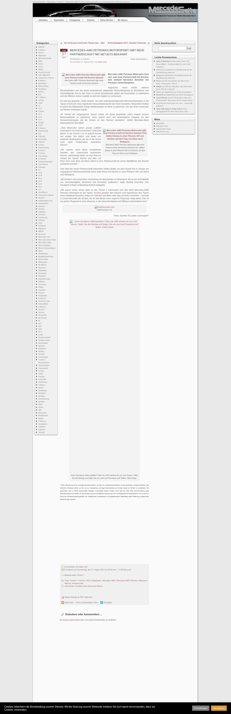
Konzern (41, 215)
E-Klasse (42, 128)
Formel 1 (60, 2)
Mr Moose (42, 265)
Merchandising (44, 245)
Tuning (41, 371)
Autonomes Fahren (46, 78)
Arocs (40, 67)
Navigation (42, 270)
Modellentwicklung (45, 256)
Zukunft (41, 432)
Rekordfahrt (43, 304)
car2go (41, 100)
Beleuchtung (43, 86)
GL (39, 170)
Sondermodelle (44, 337)
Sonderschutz (44, 340)
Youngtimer (42, 424)
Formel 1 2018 (84, 580)
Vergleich (42, 393)
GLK (40, 184)
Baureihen (59, 20)
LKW (40, 223)
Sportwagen (43, 343)
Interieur (41, 206)
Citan (40, 103)
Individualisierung (45, 201)
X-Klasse (42, 421)
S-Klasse (42, 307)
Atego (40, 69)
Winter (40, 418)
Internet (41, 209)
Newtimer (42, 276)
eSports (41, 142)
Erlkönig (41, 136)
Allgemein (42, 55)
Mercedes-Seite (39, 2)
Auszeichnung (44, 72)
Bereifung (42, 89)
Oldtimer (41, 282)
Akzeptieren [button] (219, 708)
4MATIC (41, 47)
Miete (40, 251)
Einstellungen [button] (200, 708)
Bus (39, 95)
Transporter (43, 368)
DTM (40, 125)
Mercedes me (44, 237)
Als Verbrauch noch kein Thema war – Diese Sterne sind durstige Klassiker (84, 43)
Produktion (42, 296)
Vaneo (40, 388)
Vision (40, 407)
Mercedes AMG (109, 580)
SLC (40, 323)
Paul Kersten (161, 103)
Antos (40, 64)
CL (39, 106)
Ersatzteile (42, 139)
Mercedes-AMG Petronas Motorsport (132, 580)
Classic (41, 111)
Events (41, 145)
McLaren (41, 234)
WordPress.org (162, 132)
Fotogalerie (75, 20)
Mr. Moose (123, 20)
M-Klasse (42, 226)
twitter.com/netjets (140, 216)
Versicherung (43, 399)
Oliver (158, 70)
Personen (42, 284)
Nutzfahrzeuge (44, 279)
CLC (40, 114)
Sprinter (41, 346)
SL (39, 321)
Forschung (42, 156)
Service (41, 309)
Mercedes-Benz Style (47, 240)
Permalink (108, 602)
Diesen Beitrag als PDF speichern (78, 597)
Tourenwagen (43, 365)
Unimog (41, 376)
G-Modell (42, 159)
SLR (40, 329)
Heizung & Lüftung (45, 195)
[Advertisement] (115, 30)
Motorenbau (43, 259)
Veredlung (42, 390)
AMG (40, 61)
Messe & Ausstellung (46, 248)
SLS (40, 332)
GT (39, 189)
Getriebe (41, 167)
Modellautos (43, 254)
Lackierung (42, 217)
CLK (40, 117)
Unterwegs (42, 382)
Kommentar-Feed (163, 129)
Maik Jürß (102, 62)
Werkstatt (42, 413)
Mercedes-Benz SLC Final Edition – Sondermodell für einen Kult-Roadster (173, 64)
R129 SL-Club (44, 301)
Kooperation (96, 580)
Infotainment (43, 203)
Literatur (41, 220)
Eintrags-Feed (162, 126)
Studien (41, 351)
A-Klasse (42, 50)
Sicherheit (42, 315)
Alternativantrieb (44, 58)
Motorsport (51, 2)
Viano (40, 404)
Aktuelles (43, 20)
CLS (40, 120)
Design (41, 122)
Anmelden (160, 123)
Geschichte (43, 164)
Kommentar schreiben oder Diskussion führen (83, 586)
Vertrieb (41, 402)
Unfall (40, 374)
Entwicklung (43, 131)
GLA (40, 173)
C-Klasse (42, 97)
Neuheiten (42, 273)
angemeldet (74, 620)
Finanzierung (43, 148)
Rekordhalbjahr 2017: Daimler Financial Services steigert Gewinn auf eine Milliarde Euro (127, 43)
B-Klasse (42, 81)
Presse (41, 293)
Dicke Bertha (106, 20)
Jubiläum (41, 212)
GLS (40, 187)
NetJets (114, 172)
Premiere (42, 290)
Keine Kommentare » (139, 59)
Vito (39, 410)
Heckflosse (43, 192)
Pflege (40, 287)
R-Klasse (42, 298)
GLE (40, 181)
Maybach (42, 229)
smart (40, 335)
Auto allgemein (44, 75)
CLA (40, 108)
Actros (41, 53)
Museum (41, 268)
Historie (91, 20)
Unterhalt (42, 379)
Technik (41, 354)
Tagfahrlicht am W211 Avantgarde (177, 92)
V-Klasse (41, 385)
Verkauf (41, 396)
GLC (40, 178)
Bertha (41, 92)
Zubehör (41, 427)
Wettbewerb (43, 416)
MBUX (40, 231)
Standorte (42, 349)
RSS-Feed (69, 602)
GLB (40, 175)
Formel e (41, 153)
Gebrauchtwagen (45, 162)
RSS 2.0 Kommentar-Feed (87, 602)
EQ (39, 134)
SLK (40, 326)
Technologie (43, 357)
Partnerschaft (77, 583)
